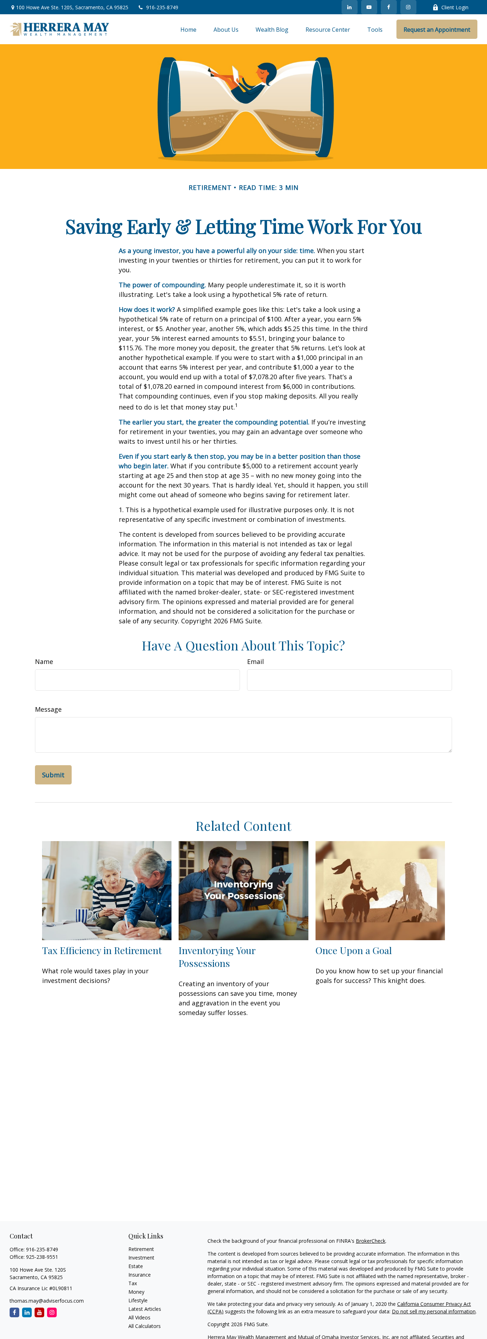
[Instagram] (52, 1312)
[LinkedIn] (350, 7)
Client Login (454, 7)
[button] (188, 29)
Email (255, 661)
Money (136, 1291)
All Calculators (144, 1326)
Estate (135, 1266)
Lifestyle (138, 1300)
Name (44, 661)
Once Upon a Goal (354, 950)
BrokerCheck (370, 1240)
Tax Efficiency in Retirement (102, 950)
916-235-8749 (162, 7)
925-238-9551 (42, 1256)
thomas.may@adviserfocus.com (47, 1300)
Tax (132, 1283)
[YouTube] (369, 7)
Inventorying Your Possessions (217, 956)
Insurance (139, 1274)
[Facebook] (389, 7)
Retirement (141, 1249)
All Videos (139, 1317)
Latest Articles (144, 1308)
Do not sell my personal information (434, 1311)
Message (48, 709)
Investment (141, 1257)
